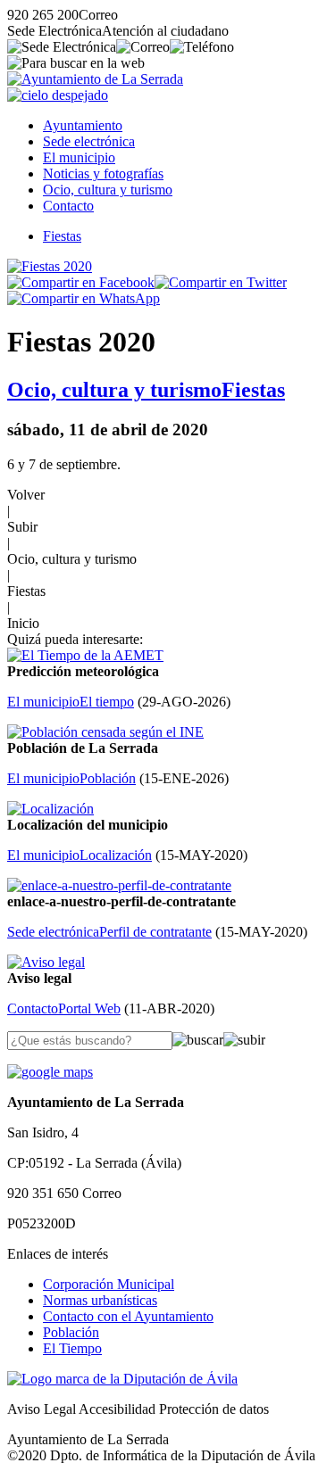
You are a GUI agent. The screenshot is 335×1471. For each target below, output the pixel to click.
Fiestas (62, 236)
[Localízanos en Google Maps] (50, 1071)
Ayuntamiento (82, 125)
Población (71, 1332)
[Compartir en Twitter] (221, 282)
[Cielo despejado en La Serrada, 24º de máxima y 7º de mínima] (57, 95)
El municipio (79, 157)
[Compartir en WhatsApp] (83, 298)
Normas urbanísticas (100, 1300)
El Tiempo (72, 1348)
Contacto (68, 205)
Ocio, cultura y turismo (107, 189)
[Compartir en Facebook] (81, 282)
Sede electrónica (89, 141)
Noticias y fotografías (103, 173)
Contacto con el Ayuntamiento (128, 1316)
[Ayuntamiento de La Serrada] (95, 79)
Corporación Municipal (108, 1284)
